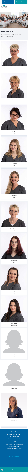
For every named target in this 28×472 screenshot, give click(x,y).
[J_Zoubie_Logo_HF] (4, 6)
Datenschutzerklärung (16, 469)
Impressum (9, 469)
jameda (17, 461)
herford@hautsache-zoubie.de (14, 438)
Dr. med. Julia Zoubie (14, 456)
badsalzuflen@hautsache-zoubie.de (14, 448)
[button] (26, 6)
